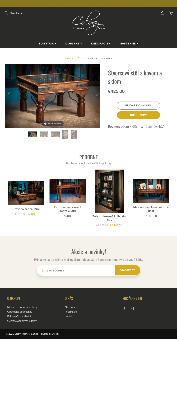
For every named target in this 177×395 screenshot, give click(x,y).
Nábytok (47, 43)
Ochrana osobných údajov (22, 320)
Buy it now (138, 114)
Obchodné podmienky (19, 311)
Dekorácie (100, 43)
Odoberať (127, 270)
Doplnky (72, 43)
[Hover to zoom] (52, 95)
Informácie (71, 311)
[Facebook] (124, 308)
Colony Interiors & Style (26, 333)
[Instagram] (132, 308)
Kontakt (69, 316)
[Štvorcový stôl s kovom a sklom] (33, 134)
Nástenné (128, 43)
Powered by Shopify (49, 333)
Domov (69, 58)
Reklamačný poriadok (19, 316)
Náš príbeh (71, 307)
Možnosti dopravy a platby (22, 307)
